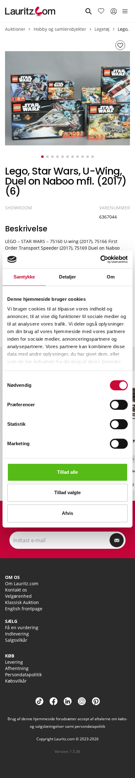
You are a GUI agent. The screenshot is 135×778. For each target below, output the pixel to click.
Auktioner (15, 29)
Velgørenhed (18, 596)
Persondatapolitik (23, 675)
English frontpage (23, 609)
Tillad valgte (67, 492)
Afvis (67, 513)
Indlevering (17, 634)
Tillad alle (67, 472)
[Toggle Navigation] (125, 11)
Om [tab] (111, 276)
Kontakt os (16, 590)
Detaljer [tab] (67, 276)
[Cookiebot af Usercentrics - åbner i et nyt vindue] (100, 259)
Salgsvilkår (16, 640)
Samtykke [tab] (24, 276)
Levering (14, 662)
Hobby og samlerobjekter (60, 29)
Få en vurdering (21, 627)
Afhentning (17, 668)
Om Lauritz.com (21, 583)
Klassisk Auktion (22, 602)
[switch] (119, 405)
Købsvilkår (16, 681)
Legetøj (102, 29)
